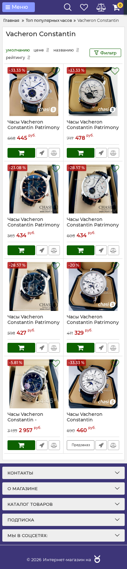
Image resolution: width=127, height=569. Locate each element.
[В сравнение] (54, 153)
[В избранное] (55, 71)
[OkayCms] (96, 559)
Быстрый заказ (42, 153)
